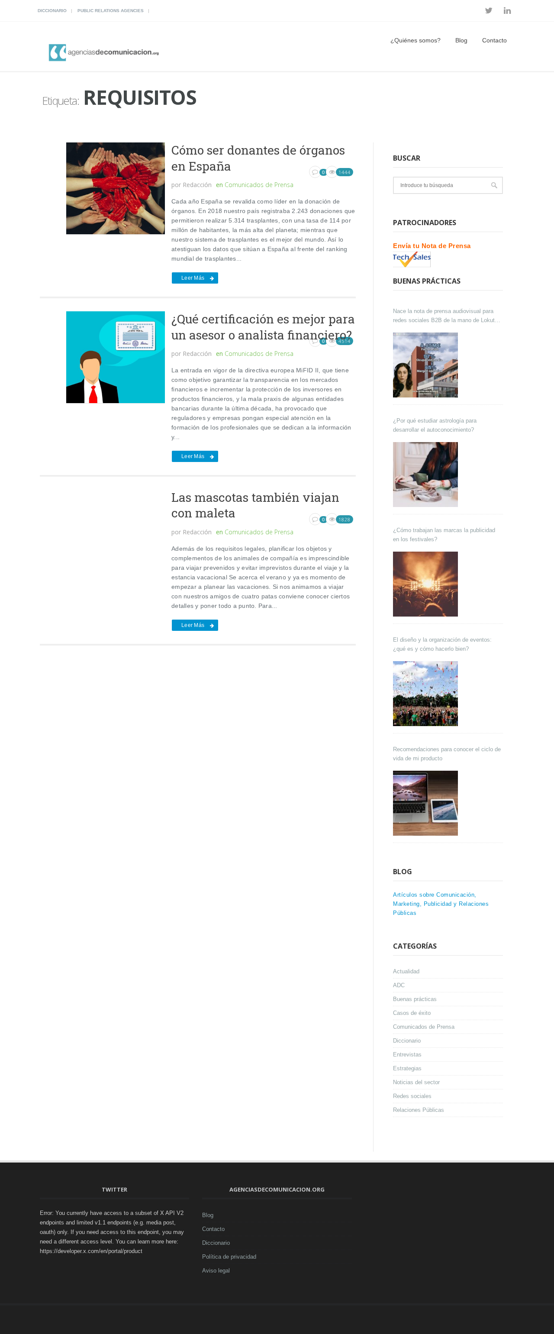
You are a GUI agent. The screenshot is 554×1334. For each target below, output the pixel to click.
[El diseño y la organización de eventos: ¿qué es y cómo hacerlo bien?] (426, 694)
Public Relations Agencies (110, 10)
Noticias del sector (416, 1082)
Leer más (192, 278)
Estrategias (407, 1068)
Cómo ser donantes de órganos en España (258, 158)
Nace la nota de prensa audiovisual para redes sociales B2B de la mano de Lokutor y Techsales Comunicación (446, 316)
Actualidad (406, 971)
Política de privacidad (229, 1256)
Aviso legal (216, 1270)
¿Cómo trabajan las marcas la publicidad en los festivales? (444, 535)
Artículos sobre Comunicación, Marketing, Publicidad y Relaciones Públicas (441, 903)
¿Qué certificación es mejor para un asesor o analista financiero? (263, 326)
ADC (399, 985)
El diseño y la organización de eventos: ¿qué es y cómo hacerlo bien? (442, 644)
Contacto (494, 40)
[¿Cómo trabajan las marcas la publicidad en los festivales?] (426, 584)
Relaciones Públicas (418, 1110)
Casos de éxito (412, 1013)
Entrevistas (407, 1054)
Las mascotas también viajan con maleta (255, 505)
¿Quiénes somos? (415, 40)
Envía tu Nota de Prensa (432, 245)
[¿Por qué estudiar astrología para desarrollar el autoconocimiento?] (426, 474)
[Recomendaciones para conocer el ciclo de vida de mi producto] (426, 803)
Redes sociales (412, 1096)
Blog (461, 40)
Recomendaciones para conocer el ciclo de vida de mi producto (447, 754)
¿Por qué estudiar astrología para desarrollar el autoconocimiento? (435, 425)
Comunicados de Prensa (259, 185)
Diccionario (52, 10)
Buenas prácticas (415, 999)
